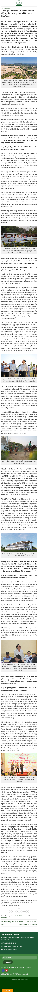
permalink (4, 917)
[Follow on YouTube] (6, 970)
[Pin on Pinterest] (24, 911)
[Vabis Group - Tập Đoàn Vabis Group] (19, 3)
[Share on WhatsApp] (10, 911)
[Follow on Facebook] (3, 970)
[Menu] (2, 3)
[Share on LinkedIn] (27, 911)
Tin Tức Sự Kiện (6, 8)
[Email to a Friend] (20, 911)
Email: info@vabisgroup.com (13, 946)
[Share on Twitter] (17, 911)
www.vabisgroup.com (10, 949)
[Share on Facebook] (13, 911)
